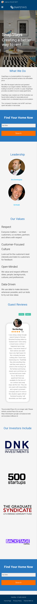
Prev (22, 314)
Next (27, 314)
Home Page (7, 601)
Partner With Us (28, 601)
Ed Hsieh (17, 205)
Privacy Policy (17, 601)
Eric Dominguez (16, 180)
